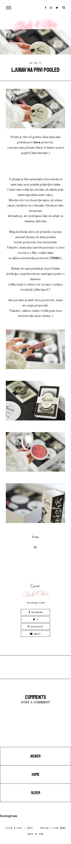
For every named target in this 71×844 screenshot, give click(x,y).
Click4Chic (35, 594)
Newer (35, 756)
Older (35, 792)
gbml (63, 827)
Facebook (36, 612)
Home (36, 774)
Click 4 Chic (35, 25)
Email (36, 633)
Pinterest (36, 626)
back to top (35, 833)
